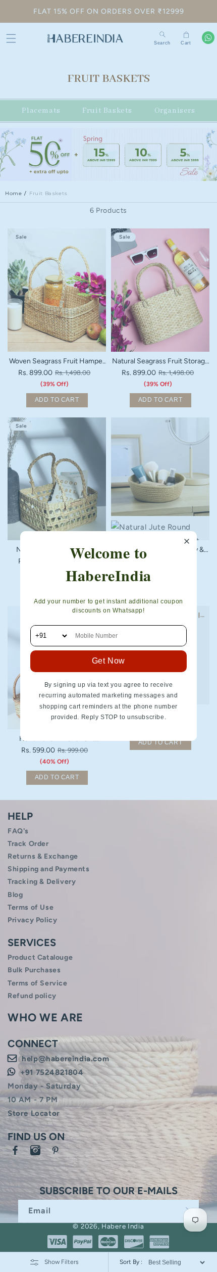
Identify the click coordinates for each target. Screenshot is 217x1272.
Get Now (108, 660)
